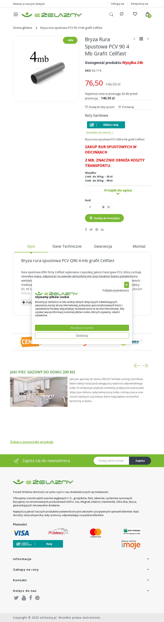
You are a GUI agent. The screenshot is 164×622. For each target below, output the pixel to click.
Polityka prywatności (115, 290)
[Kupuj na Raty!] (106, 124)
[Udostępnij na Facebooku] (86, 229)
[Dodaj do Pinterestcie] (96, 229)
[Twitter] (16, 597)
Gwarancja (103, 246)
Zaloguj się (117, 3)
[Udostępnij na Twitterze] (91, 229)
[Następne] (148, 39)
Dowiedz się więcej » (99, 132)
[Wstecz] (134, 39)
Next (145, 365)
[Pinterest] (37, 597)
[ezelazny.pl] (52, 14)
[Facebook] (30, 597)
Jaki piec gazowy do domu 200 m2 (42, 372)
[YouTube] (24, 597)
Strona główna (22, 28)
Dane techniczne (67, 246)
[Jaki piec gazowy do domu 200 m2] (39, 392)
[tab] (31, 248)
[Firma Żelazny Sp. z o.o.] (77, 481)
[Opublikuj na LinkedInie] (102, 229)
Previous (137, 365)
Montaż (139, 246)
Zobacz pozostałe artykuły (31, 442)
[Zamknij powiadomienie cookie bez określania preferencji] (126, 285)
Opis (31, 246)
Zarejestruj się (139, 3)
